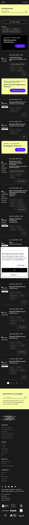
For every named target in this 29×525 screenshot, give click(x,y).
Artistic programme (6, 427)
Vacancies (4, 478)
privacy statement (19, 402)
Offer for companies (6, 435)
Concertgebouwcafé (6, 437)
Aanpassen (14, 274)
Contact (3, 444)
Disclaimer (4, 496)
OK (14, 270)
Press (2, 474)
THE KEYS (3, 463)
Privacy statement (6, 494)
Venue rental (4, 450)
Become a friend (5, 461)
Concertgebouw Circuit (7, 429)
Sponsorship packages (7, 465)
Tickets (3, 446)
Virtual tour (4, 452)
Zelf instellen (21, 265)
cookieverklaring (19, 259)
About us (3, 472)
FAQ (2, 455)
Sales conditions (5, 498)
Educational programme (7, 433)
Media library (4, 476)
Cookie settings (5, 500)
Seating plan (4, 448)
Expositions (4, 431)
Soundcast (4, 480)
